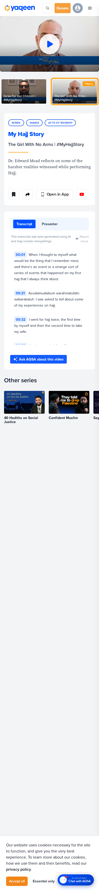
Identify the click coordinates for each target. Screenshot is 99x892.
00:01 (20, 254)
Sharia (34, 123)
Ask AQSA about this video (41, 359)
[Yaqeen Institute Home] (19, 8)
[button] (49, 44)
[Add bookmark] (13, 194)
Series (16, 123)
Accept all (17, 881)
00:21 (20, 293)
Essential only (44, 881)
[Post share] (27, 194)
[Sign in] (78, 8)
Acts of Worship (60, 123)
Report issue (84, 238)
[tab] (24, 224)
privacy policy (18, 869)
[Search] (47, 8)
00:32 (20, 319)
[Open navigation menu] (90, 8)
